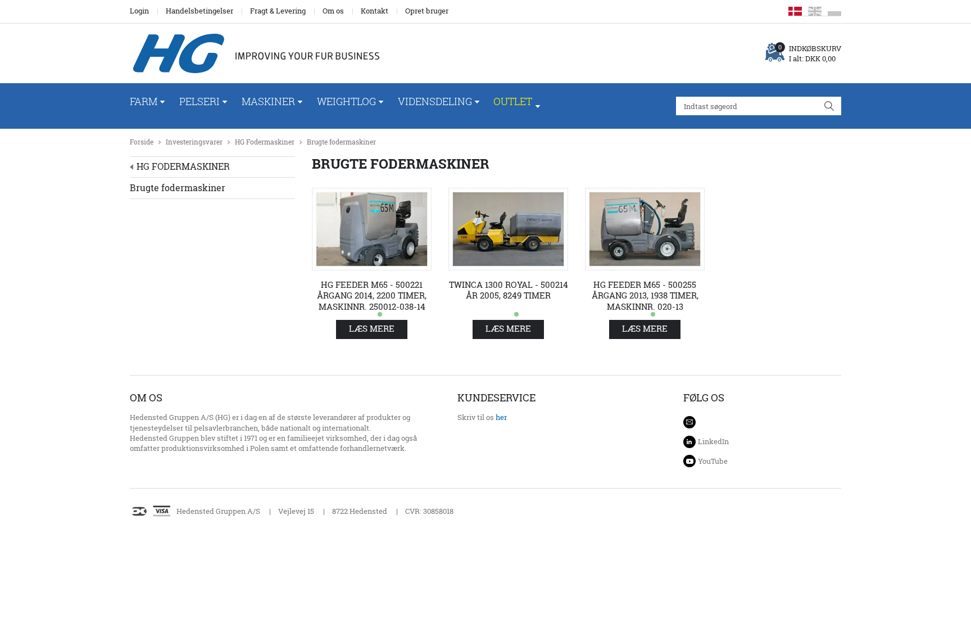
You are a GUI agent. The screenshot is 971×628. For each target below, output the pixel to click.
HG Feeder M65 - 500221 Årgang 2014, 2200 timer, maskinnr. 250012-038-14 (371, 296)
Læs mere (371, 329)
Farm (143, 101)
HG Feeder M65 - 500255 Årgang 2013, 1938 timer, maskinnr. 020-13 (645, 296)
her (501, 417)
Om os (333, 11)
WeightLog (346, 101)
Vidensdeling (435, 101)
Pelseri (199, 101)
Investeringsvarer (194, 142)
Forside (141, 142)
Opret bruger (426, 11)
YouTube (713, 461)
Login (139, 11)
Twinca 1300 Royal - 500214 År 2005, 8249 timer (508, 290)
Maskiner (268, 101)
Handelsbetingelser (199, 11)
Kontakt (374, 11)
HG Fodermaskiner (264, 142)
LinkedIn (713, 441)
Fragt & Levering (278, 11)
